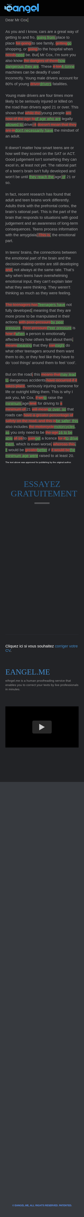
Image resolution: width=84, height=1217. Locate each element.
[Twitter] (49, 8)
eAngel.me (27, 672)
